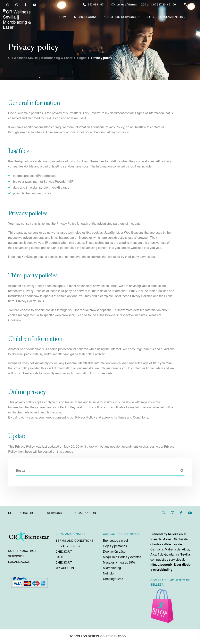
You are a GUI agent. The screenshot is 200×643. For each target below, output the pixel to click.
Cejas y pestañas (115, 546)
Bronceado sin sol (115, 540)
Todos (75, 636)
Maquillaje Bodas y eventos (122, 557)
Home (63, 17)
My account (66, 568)
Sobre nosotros (22, 513)
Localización (85, 513)
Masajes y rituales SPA (119, 562)
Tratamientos (171, 17)
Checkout (64, 551)
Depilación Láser (115, 551)
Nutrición (109, 573)
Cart (60, 557)
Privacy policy (68, 546)
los (84, 636)
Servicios (55, 513)
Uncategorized (113, 578)
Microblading (86, 17)
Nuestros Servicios (120, 17)
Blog (150, 17)
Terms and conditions (75, 540)
